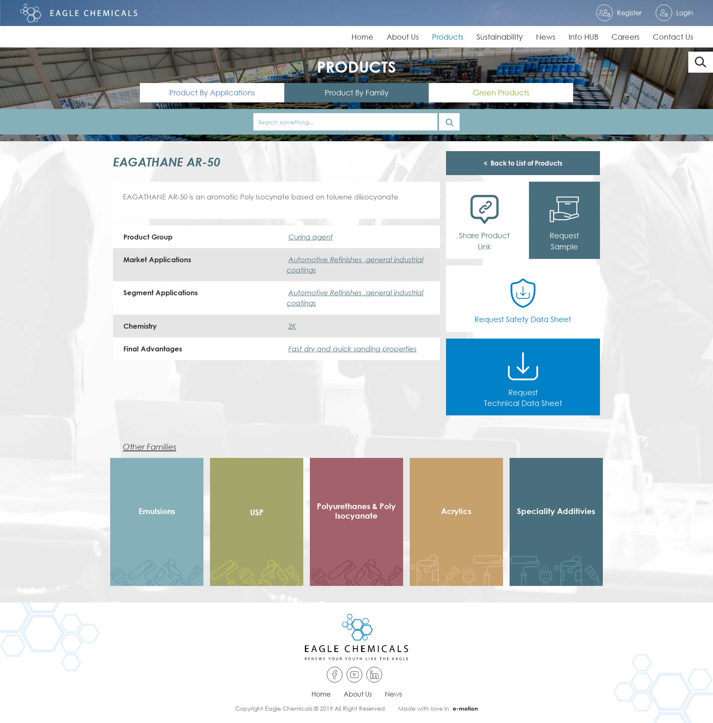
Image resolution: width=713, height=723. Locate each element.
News (545, 36)
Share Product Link (484, 241)
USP (257, 512)
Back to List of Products (526, 163)
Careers (625, 36)
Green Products (501, 92)
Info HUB (583, 36)
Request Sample (564, 241)
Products (447, 36)
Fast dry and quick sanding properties (352, 348)
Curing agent (310, 236)
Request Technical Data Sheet (523, 398)
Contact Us (673, 36)
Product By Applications (212, 92)
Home (362, 36)
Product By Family (357, 92)
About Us (403, 36)
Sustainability (500, 36)
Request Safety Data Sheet (523, 319)
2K (292, 326)
